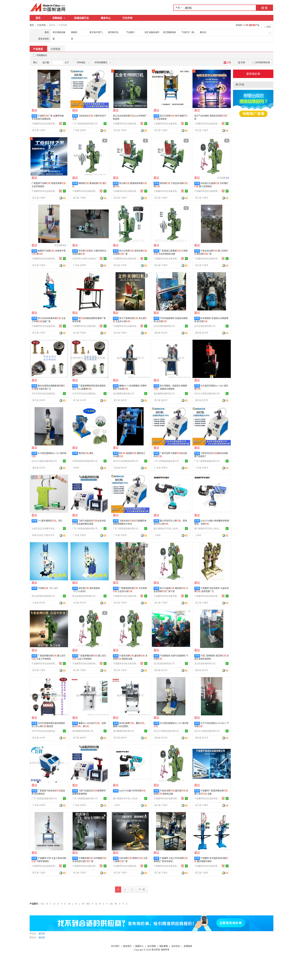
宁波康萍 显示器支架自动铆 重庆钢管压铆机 (211, 860)
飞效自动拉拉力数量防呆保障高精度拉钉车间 (129, 522)
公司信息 (55, 48)
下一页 (142, 889)
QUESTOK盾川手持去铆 (132, 790)
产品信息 (38, 48)
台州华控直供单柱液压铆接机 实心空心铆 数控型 (48, 725)
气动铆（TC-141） (48, 588)
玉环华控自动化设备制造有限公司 (45, 393)
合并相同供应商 (262, 62)
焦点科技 (156, 949)
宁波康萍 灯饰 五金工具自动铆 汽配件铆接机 (49, 860)
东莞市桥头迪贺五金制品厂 (84, 258)
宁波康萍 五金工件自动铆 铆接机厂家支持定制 (171, 860)
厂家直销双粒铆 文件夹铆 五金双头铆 (130, 590)
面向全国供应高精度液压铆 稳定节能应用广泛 (48, 387)
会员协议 (175, 946)
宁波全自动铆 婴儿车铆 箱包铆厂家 (211, 252)
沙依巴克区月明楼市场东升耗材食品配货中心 (45, 528)
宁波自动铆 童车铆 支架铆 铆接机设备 (130, 657)
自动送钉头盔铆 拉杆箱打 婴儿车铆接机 (211, 185)
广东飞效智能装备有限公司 (84, 123)
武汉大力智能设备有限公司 (207, 393)
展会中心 (106, 17)
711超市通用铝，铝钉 (50, 520)
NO (88, 903)
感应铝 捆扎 (86, 453)
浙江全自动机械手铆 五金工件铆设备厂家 (49, 320)
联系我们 (127, 946)
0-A (42, 903)
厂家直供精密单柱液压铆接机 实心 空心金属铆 (89, 387)
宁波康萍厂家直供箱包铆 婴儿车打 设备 (211, 792)
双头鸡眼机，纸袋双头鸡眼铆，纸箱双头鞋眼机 (170, 387)
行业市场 (127, 17)
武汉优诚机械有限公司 (164, 326)
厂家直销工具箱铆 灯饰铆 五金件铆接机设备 (171, 252)
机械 (34, 115)
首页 (38, 17)
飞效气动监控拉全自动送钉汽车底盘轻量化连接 (89, 522)
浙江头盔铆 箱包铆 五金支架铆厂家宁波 (171, 590)
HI (69, 903)
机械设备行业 (81, 17)
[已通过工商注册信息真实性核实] (64, 123)
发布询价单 (253, 74)
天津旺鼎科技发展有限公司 (84, 461)
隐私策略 (163, 946)
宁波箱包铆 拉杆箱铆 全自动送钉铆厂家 (89, 860)
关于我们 (115, 946)
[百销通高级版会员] (60, 123)
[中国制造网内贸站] (48, 7)
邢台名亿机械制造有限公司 (125, 461)
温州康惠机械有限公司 (123, 393)
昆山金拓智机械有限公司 (43, 596)
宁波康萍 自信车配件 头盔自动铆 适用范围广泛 (211, 590)
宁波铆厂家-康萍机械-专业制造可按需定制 (48, 117)
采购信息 (57, 17)
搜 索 (264, 8)
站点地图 (151, 946)
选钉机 (42, 933)
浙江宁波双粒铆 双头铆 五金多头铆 (130, 320)
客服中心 (139, 946)
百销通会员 (41, 55)
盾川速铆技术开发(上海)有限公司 (167, 528)
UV (111, 903)
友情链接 (188, 946)
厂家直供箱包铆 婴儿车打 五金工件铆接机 (49, 657)
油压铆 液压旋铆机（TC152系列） (86, 590)
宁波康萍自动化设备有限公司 (45, 123)
